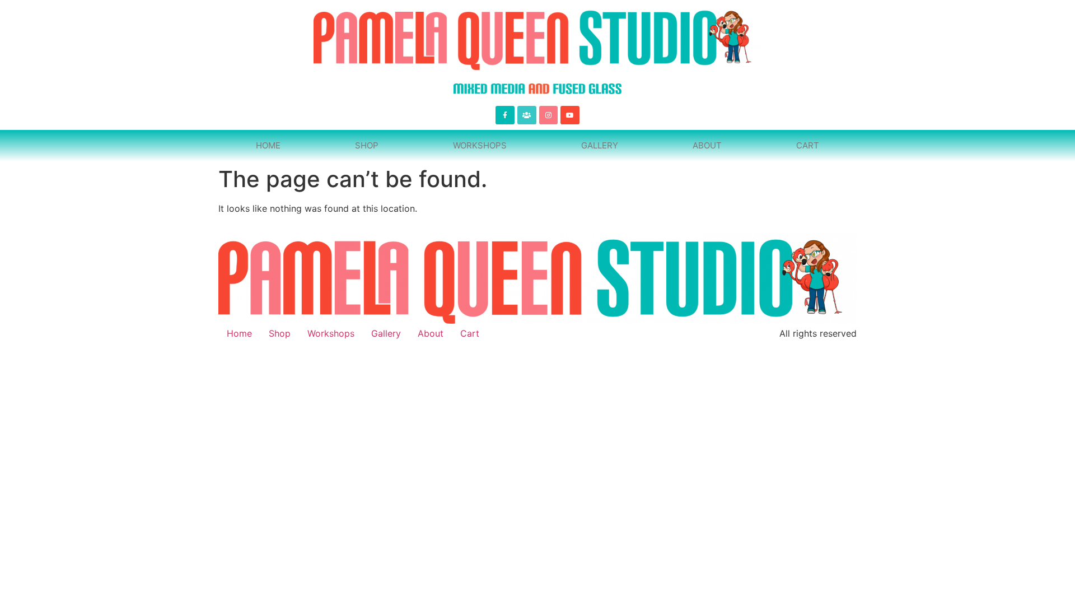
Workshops (480, 145)
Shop (366, 145)
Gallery (599, 145)
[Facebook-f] (505, 115)
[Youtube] (569, 115)
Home (268, 145)
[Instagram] (548, 115)
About (707, 145)
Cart (807, 145)
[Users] (526, 115)
